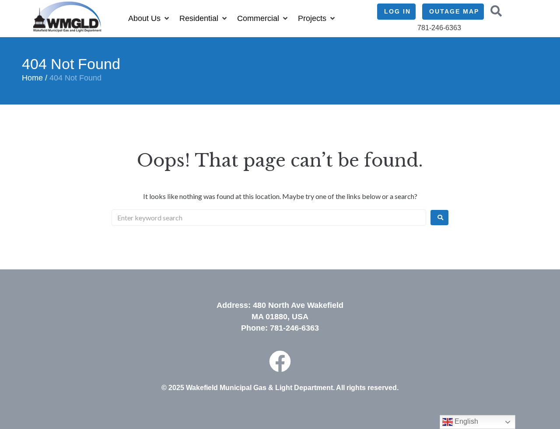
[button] (149, 19)
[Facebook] (280, 361)
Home (32, 77)
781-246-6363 (294, 328)
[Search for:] (269, 217)
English (465, 421)
